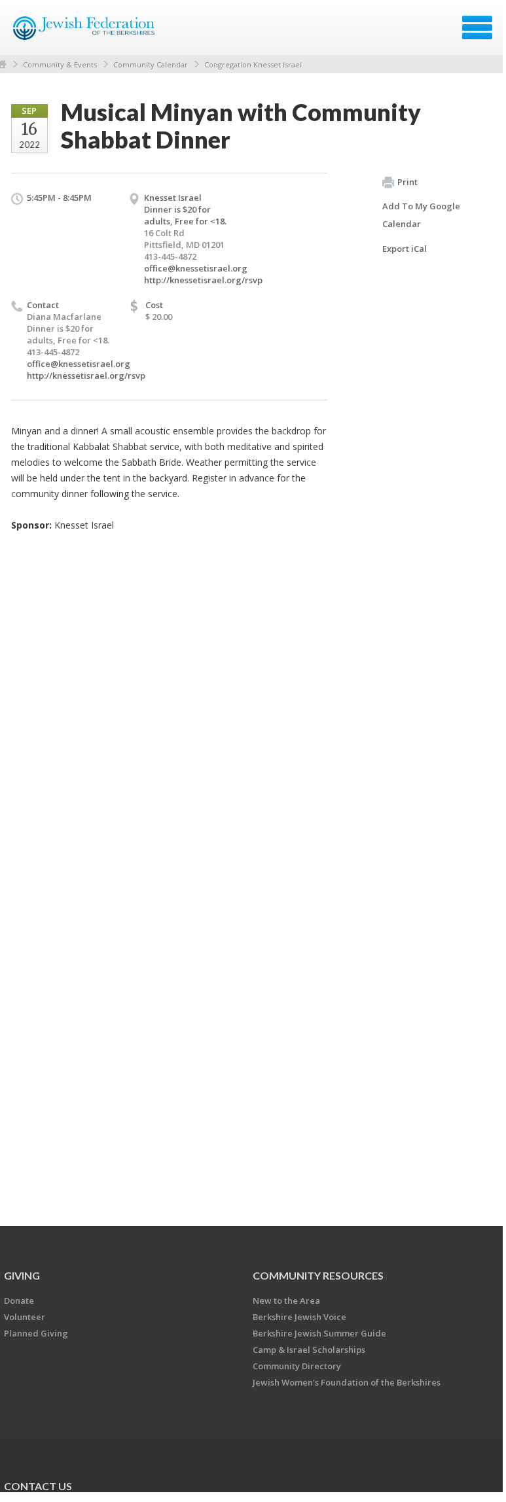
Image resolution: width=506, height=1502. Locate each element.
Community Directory (297, 1366)
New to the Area (286, 1300)
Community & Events (60, 64)
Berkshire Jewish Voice (299, 1317)
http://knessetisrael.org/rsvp (203, 280)
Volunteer (24, 1317)
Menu (477, 27)
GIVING (22, 1275)
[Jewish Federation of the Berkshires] (84, 32)
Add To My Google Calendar (421, 215)
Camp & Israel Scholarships (309, 1349)
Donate (19, 1300)
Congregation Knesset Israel (253, 64)
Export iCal (404, 248)
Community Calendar (150, 64)
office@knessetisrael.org (195, 268)
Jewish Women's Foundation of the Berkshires (347, 1382)
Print (407, 182)
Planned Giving (36, 1333)
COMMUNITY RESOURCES (318, 1275)
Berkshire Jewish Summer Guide (319, 1333)
